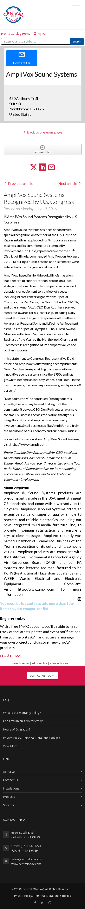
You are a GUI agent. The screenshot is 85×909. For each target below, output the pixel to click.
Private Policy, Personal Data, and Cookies (31, 738)
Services (8, 805)
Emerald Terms (20, 663)
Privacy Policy (39, 663)
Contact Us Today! (42, 675)
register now (10, 655)
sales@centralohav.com (27, 859)
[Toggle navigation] (76, 8)
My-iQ (41, 33)
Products (9, 797)
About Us (9, 772)
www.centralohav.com (26, 864)
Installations (11, 788)
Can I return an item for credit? (23, 721)
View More (10, 746)
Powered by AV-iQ (59, 663)
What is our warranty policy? (22, 713)
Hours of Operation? (16, 729)
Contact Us (10, 780)
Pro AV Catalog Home (16, 33)
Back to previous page (44, 132)
